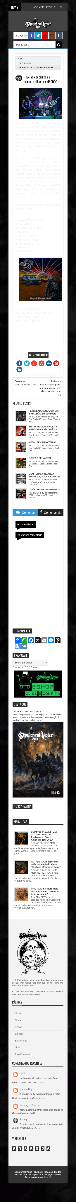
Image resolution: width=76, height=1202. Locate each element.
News (18, 1020)
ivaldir (23, 1073)
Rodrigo (24, 1119)
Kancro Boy (26, 1089)
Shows (18, 1027)
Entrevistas (21, 1040)
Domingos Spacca (29, 1105)
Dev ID (47, 1177)
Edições (19, 1033)
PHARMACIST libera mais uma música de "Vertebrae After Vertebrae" (45, 891)
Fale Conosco (22, 1054)
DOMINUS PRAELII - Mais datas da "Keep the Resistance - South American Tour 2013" (44, 836)
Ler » (41, 1082)
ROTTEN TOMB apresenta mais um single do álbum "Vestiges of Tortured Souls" (46, 864)
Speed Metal (25, 63)
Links (18, 1047)
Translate (35, 667)
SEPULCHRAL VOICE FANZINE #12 (28, 711)
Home (18, 1013)
